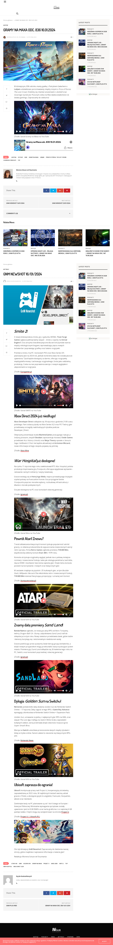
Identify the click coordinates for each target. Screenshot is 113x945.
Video (53, 937)
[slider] (33, 131)
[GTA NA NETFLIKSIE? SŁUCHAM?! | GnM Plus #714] (82, 82)
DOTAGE (20, 157)
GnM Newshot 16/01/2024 (15, 203)
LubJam (42, 157)
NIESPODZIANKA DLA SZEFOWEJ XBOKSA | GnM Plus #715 (95, 58)
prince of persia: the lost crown (56, 157)
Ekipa (78, 937)
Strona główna (7, 20)
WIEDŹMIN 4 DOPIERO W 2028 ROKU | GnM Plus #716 (97, 33)
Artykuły (6, 269)
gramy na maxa (33, 157)
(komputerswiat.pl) (28, 580)
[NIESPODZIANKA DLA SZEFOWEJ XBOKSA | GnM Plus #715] (82, 56)
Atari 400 (14, 863)
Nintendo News (27, 740)
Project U (65, 812)
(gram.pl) (24, 494)
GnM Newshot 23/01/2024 (61, 203)
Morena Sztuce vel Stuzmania (16, 37)
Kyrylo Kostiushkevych (14, 281)
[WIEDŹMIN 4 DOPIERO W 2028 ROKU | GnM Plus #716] (82, 32)
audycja (13, 157)
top (19, 160)
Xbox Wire (25, 450)
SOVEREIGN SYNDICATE (9, 160)
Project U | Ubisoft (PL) (30, 816)
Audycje (5, 25)
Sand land (54, 863)
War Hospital (7, 866)
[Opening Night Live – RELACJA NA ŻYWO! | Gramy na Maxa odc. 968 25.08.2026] (82, 43)
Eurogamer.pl (26, 371)
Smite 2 (61, 863)
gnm (25, 157)
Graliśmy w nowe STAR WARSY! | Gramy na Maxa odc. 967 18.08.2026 (96, 71)
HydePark (70, 937)
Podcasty (90, 29)
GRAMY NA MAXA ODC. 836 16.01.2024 (57, 906)
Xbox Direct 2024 (18, 866)
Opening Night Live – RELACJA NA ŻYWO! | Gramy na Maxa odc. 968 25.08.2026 (97, 45)
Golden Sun (27, 863)
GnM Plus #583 (11, 906)
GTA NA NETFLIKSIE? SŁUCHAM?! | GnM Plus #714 (97, 83)
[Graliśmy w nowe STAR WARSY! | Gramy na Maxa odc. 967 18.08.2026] (82, 69)
